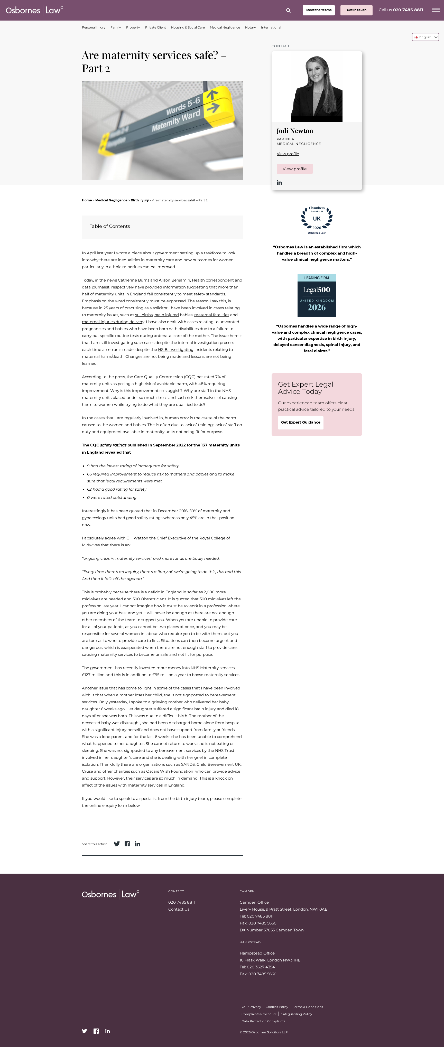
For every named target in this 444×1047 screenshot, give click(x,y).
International (271, 27)
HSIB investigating (175, 349)
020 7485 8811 (408, 10)
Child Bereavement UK (219, 764)
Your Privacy (251, 1007)
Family (115, 27)
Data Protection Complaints (263, 1021)
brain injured (166, 314)
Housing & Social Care (188, 27)
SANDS (188, 764)
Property (133, 27)
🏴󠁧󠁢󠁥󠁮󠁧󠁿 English (423, 37)
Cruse (87, 771)
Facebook (96, 1031)
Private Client (155, 27)
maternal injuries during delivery (113, 321)
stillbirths (144, 314)
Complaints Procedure (259, 1014)
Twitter (84, 1031)
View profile (288, 153)
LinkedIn (279, 182)
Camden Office (254, 902)
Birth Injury (140, 200)
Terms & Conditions (308, 1007)
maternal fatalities (211, 314)
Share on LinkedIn (137, 844)
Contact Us (178, 909)
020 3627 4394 (261, 966)
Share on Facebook (127, 844)
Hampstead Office (257, 953)
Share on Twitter (117, 844)
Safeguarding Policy (296, 1014)
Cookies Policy (277, 1007)
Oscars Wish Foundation (169, 771)
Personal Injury (93, 27)
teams (318, 10)
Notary (250, 27)
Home (87, 200)
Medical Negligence (225, 27)
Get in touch (356, 10)
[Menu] (436, 9)
